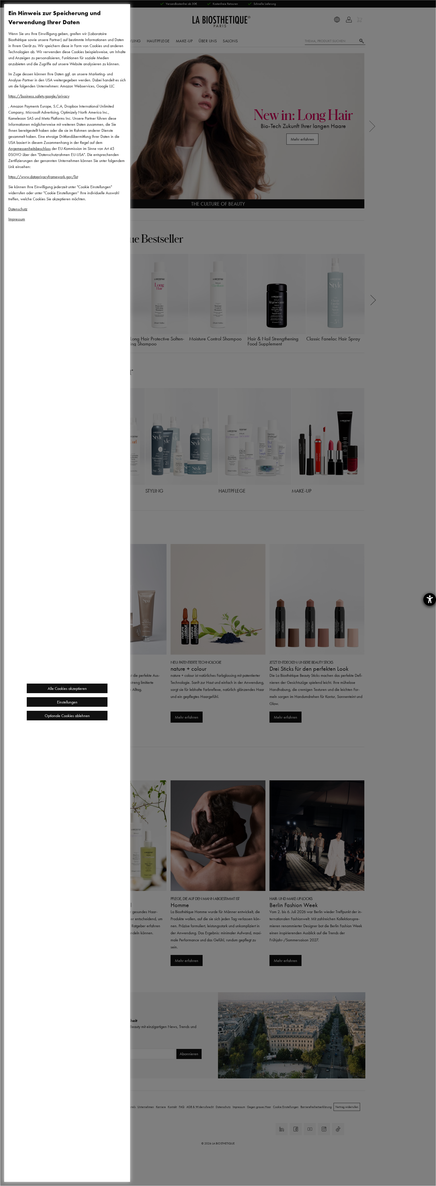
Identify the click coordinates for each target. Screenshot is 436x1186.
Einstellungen (67, 701)
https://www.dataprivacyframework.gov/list (43, 176)
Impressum (16, 218)
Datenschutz (17, 208)
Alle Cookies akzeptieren (67, 688)
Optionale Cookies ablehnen (67, 715)
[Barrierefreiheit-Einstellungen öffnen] (429, 599)
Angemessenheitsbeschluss (29, 148)
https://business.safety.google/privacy (38, 96)
